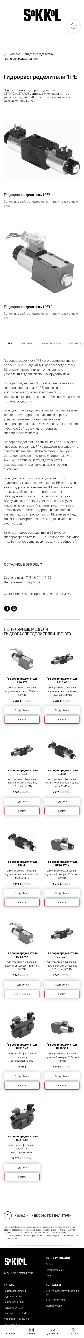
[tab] (10, 345)
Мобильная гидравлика (16, 1319)
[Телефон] (7, 609)
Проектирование (54, 1270)
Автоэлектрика (12, 1324)
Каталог (10, 1285)
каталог (15, 54)
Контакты (53, 1285)
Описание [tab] (26, 343)
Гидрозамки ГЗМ (13, 1307)
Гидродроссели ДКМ (15, 1313)
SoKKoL (50, 1264)
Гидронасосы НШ (13, 1296)
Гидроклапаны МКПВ (15, 1302)
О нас (49, 1275)
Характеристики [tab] (51, 343)
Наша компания (58, 1258)
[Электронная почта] (14, 609)
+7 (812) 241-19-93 (37, 578)
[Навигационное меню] (6, 41)
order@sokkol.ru (35, 582)
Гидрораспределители (39, 54)
